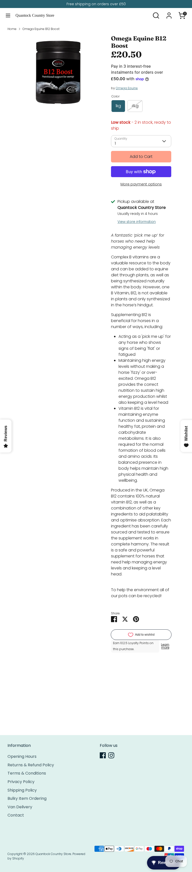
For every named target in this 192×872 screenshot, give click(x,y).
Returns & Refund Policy (31, 765)
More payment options (141, 184)
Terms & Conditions (27, 773)
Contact (16, 815)
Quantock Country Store (35, 15)
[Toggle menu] (8, 15)
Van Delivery (20, 807)
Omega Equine (127, 88)
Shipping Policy (22, 790)
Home (12, 29)
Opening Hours (22, 756)
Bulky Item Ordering (27, 798)
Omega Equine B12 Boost (41, 29)
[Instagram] (111, 755)
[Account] (169, 13)
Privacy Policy (21, 782)
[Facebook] (103, 755)
